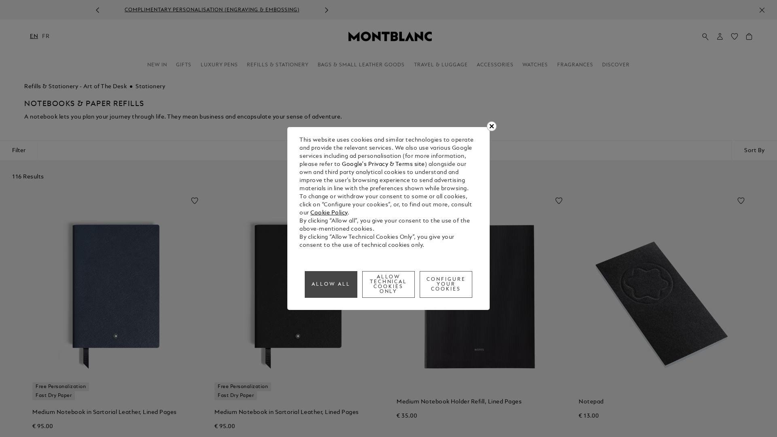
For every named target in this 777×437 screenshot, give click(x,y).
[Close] (492, 126)
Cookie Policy (329, 213)
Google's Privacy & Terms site (383, 164)
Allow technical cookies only (389, 284)
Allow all (331, 284)
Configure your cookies (446, 284)
